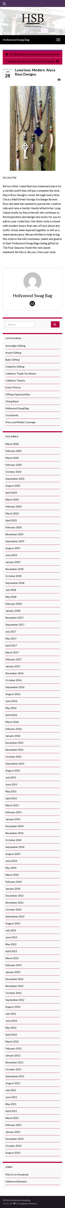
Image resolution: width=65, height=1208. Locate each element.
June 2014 (11, 860)
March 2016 (12, 721)
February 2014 (13, 881)
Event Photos (13, 387)
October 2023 (13, 471)
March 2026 (12, 443)
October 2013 (13, 909)
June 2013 (11, 937)
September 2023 (14, 478)
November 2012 (14, 985)
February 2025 (13, 450)
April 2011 (11, 1111)
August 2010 (12, 1152)
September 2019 (14, 541)
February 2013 (13, 965)
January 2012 (12, 1055)
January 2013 (12, 972)
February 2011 (13, 1124)
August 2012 (12, 1006)
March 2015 (12, 805)
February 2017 (13, 659)
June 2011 (11, 1097)
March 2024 (12, 457)
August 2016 (12, 694)
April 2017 (11, 645)
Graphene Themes (28, 1203)
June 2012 (11, 1020)
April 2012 (11, 1034)
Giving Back (12, 401)
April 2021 (11, 520)
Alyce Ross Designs (15, 195)
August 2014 (12, 853)
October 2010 (13, 1145)
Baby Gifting (12, 359)
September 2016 (14, 687)
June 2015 (11, 784)
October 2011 (13, 1069)
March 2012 (12, 1041)
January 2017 (12, 666)
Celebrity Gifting (14, 366)
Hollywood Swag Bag (16, 39)
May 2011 (10, 1104)
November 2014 (14, 833)
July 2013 (10, 930)
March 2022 (12, 513)
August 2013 (12, 923)
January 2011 (12, 1131)
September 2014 (14, 846)
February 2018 (13, 603)
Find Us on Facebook (17, 1174)
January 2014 (12, 888)
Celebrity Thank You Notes (20, 373)
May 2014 (10, 867)
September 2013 (14, 916)
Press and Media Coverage (20, 422)
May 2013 (10, 944)
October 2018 (13, 575)
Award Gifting (13, 352)
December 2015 (14, 742)
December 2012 (14, 979)
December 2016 (14, 673)
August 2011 (12, 1083)
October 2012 (13, 992)
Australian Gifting (15, 345)
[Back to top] (56, 1199)
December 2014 (14, 826)
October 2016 (13, 680)
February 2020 (13, 527)
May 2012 (10, 1027)
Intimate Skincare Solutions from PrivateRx (30, 61)
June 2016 (11, 701)
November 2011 (14, 1062)
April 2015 (11, 798)
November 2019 (14, 534)
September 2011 (14, 1076)
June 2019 (11, 555)
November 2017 (14, 617)
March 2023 (12, 499)
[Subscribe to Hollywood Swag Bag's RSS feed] (4, 3)
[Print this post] (59, 79)
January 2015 (12, 819)
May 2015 (10, 791)
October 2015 (13, 756)
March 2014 (12, 874)
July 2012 (10, 1013)
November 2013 (14, 902)
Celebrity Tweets (15, 380)
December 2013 (14, 895)
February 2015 (13, 812)
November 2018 (14, 569)
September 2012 (14, 999)
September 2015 (14, 763)
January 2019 (12, 562)
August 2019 (12, 548)
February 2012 (13, 1048)
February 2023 (13, 506)
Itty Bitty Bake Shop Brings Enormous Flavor (34, 54)
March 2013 (12, 958)
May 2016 (10, 708)
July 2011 (10, 1090)
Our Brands (11, 415)
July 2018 (10, 589)
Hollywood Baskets (16, 1181)
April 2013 (11, 951)
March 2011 (12, 1117)
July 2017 (10, 631)
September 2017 (14, 624)
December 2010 (14, 1138)
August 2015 (12, 770)
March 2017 (12, 652)
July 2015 (10, 777)
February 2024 (13, 464)
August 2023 (12, 485)
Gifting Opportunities (17, 394)
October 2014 (13, 840)
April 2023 (11, 492)
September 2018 (14, 582)
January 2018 (12, 610)
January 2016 (12, 735)
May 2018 (10, 596)
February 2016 (13, 728)
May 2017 (10, 638)
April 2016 (11, 714)
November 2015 (14, 749)
